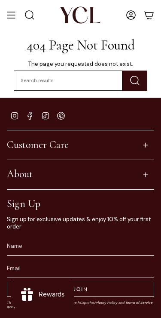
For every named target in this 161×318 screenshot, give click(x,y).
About (20, 174)
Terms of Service (139, 302)
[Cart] (149, 15)
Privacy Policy (106, 302)
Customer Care (38, 145)
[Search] (134, 81)
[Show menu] (11, 15)
